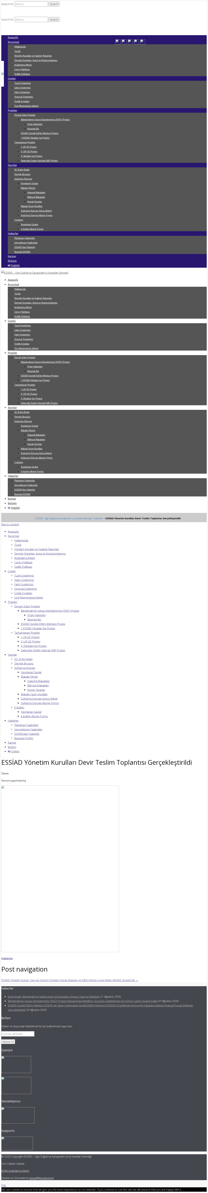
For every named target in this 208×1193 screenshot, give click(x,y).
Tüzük (17, 51)
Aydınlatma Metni (23, 64)
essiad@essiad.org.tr (41, 1178)
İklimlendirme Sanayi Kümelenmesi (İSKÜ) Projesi (45, 119)
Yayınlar (12, 165)
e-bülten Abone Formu (32, 229)
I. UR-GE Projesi (29, 146)
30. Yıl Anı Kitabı (21, 169)
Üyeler (12, 78)
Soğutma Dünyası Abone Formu (36, 215)
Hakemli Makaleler (36, 192)
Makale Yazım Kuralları (31, 206)
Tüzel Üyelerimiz (22, 83)
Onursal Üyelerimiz (23, 96)
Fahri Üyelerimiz (22, 92)
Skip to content (10, 524)
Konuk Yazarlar (34, 201)
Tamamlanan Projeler (24, 142)
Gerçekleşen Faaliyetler (26, 242)
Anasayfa (13, 37)
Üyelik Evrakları (21, 101)
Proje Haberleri (34, 124)
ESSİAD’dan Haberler (24, 247)
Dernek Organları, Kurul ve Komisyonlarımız (36, 60)
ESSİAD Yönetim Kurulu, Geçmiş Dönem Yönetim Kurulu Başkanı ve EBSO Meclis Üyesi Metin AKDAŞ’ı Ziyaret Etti (69, 980)
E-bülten (18, 219)
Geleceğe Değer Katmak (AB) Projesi (39, 160)
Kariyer (12, 256)
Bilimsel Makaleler (36, 197)
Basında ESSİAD (22, 251)
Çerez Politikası (22, 69)
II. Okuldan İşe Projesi (31, 156)
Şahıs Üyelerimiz (22, 87)
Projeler (12, 110)
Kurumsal (13, 42)
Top (3, 1185)
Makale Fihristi (28, 188)
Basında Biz (33, 128)
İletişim (12, 261)
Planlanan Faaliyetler (24, 238)
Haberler (13, 233)
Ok (183, 1189)
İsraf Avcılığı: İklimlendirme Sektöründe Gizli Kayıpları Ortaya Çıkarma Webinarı (54, 996)
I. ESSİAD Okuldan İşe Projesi (35, 137)
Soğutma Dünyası (23, 178)
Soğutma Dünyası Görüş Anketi (36, 210)
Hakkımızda (20, 46)
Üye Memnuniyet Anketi (26, 105)
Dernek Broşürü (22, 174)
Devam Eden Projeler (24, 115)
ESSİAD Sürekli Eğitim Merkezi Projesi (39, 133)
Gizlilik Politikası (22, 74)
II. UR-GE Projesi (29, 151)
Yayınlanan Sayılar (29, 183)
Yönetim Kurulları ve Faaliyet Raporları (33, 55)
